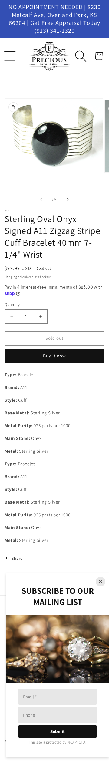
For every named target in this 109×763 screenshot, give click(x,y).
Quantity (12, 304)
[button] (10, 56)
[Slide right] (67, 199)
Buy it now (54, 356)
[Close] (100, 581)
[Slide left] (41, 199)
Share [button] (17, 558)
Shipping (11, 277)
